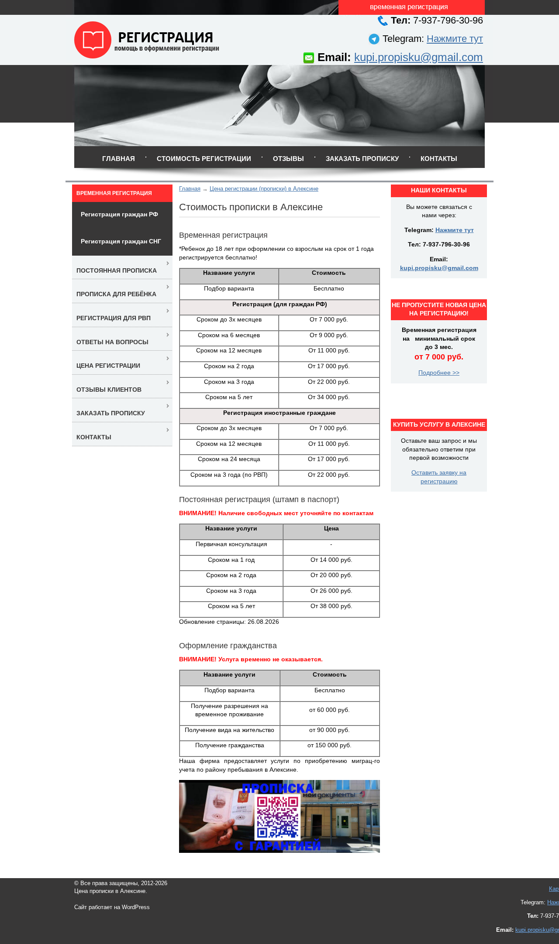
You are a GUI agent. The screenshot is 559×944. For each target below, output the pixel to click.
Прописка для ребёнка (116, 294)
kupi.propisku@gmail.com (418, 57)
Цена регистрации (108, 365)
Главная (118, 158)
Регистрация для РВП (113, 318)
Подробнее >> (438, 372)
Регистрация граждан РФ (119, 214)
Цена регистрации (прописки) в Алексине (264, 188)
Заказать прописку (362, 158)
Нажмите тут (455, 38)
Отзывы (288, 158)
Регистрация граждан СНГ (121, 241)
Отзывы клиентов (108, 389)
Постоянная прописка (116, 270)
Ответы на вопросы (112, 342)
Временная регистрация (114, 193)
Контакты (439, 158)
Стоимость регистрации (204, 158)
